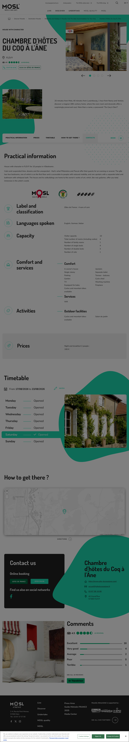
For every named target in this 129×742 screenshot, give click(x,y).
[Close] (126, 736)
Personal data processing (57, 738)
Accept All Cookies (113, 736)
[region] (64, 736)
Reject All (98, 736)
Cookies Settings (84, 736)
